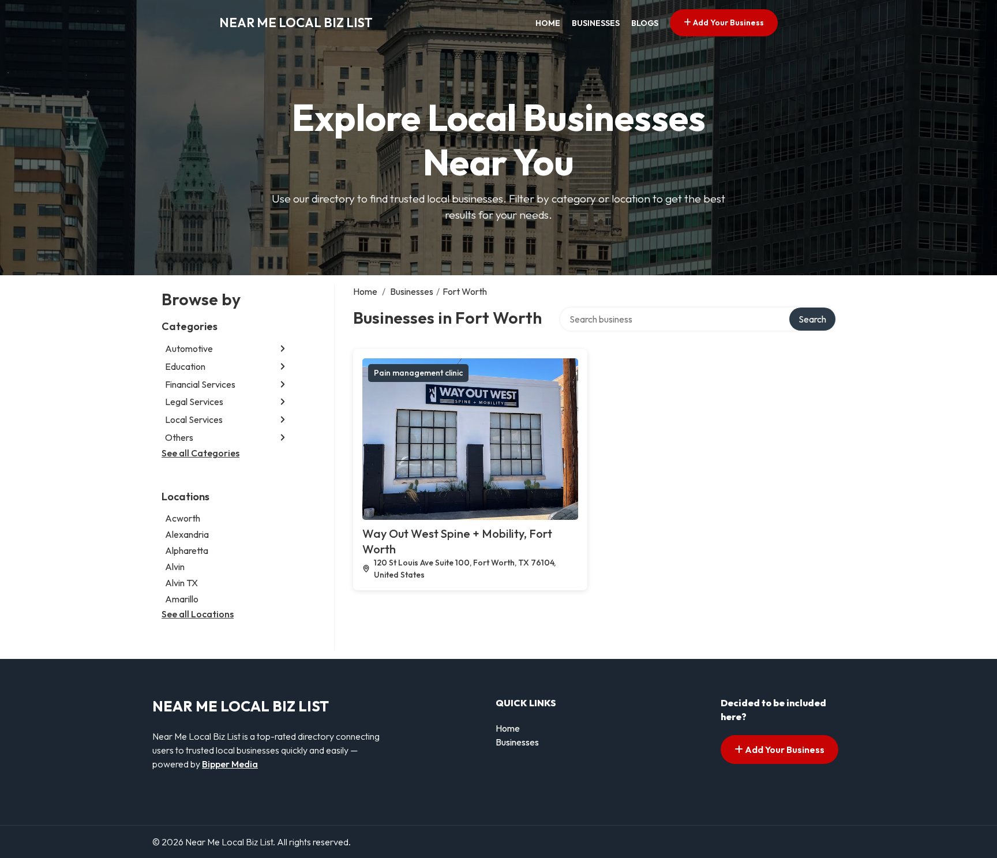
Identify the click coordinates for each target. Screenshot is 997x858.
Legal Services (194, 401)
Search (812, 319)
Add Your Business (727, 22)
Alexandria (187, 534)
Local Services (194, 419)
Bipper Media (230, 764)
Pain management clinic (418, 373)
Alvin (175, 566)
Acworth (182, 518)
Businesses (596, 23)
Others (179, 437)
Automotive (189, 348)
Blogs (644, 23)
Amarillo (181, 599)
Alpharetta (186, 550)
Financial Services (200, 384)
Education (185, 366)
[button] (282, 349)
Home (547, 23)
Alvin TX (181, 583)
